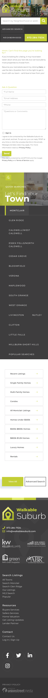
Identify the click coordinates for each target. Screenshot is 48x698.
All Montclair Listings (20, 410)
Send (6, 153)
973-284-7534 (35, 37)
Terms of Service (22, 160)
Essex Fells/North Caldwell (21, 245)
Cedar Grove (18, 256)
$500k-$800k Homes (20, 429)
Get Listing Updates (13, 620)
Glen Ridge (16, 220)
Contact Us (8, 636)
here (41, 67)
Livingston (16, 315)
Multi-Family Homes (19, 392)
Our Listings (8, 590)
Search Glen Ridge (12, 586)
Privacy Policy (25, 148)
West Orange (18, 305)
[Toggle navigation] (43, 8)
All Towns (7, 579)
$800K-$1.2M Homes (19, 438)
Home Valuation (11, 616)
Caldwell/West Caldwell (19, 232)
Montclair (17, 210)
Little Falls (17, 334)
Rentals (13, 456)
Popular (6, 596)
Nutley (37, 315)
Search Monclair (10, 583)
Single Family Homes (20, 383)
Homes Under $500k (20, 420)
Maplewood (17, 285)
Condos (14, 401)
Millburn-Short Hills (24, 344)
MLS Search (8, 593)
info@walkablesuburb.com (21, 531)
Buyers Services (10, 609)
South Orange (19, 295)
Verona (14, 276)
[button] (43, 21)
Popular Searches (21, 354)
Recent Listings (17, 374)
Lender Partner (10, 623)
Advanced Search (12, 29)
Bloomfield (17, 266)
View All (13, 481)
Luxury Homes (17, 447)
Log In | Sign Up (10, 640)
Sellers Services (10, 613)
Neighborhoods (12, 38)
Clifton (14, 325)
